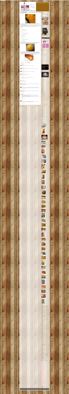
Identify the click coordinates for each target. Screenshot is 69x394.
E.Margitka (39, 23)
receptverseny (48, 346)
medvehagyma (43, 339)
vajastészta (42, 355)
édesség (42, 315)
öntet (42, 342)
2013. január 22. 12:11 (23, 102)
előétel (47, 316)
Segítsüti (47, 348)
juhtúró (44, 325)
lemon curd (46, 335)
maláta (47, 337)
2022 (42, 82)
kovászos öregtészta (45, 333)
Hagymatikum (42, 322)
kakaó (48, 325)
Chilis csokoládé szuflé (44, 95)
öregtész (44, 342)
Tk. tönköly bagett (43, 101)
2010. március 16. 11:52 (24, 88)
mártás (48, 338)
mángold (42, 338)
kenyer (46, 328)
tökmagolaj (42, 354)
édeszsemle (45, 315)
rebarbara (45, 346)
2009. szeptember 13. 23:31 (24, 81)
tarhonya (47, 352)
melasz (45, 339)
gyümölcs (42, 321)
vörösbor (42, 356)
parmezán (42, 343)
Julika (22, 67)
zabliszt (44, 356)
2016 (42, 86)
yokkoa (22, 93)
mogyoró (44, 340)
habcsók (47, 321)
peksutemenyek (44, 344)
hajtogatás (47, 322)
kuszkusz (47, 334)
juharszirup (43, 325)
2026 (42, 79)
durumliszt (42, 313)
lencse (48, 335)
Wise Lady (23, 73)
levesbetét (43, 336)
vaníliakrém (46, 355)
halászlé (42, 323)
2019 (42, 84)
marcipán (46, 338)
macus (22, 76)
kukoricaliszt (42, 334)
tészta (45, 353)
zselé (45, 357)
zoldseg (48, 356)
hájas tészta (45, 322)
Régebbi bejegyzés (38, 105)
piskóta (42, 345)
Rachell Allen (43, 346)
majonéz (42, 337)
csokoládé (44, 312)
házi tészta (47, 323)
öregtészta (24, 34)
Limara (22, 86)
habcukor (45, 321)
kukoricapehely (45, 334)
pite (45, 345)
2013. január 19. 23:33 (23, 98)
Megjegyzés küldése (23, 103)
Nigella (43, 341)
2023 (42, 81)
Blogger (40, 389)
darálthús (47, 312)
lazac (42, 335)
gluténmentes (47, 319)
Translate (45, 53)
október (43, 93)
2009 (42, 91)
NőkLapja (45, 341)
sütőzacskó (42, 351)
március (43, 112)
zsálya (44, 357)
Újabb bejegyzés (22, 105)
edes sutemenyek (46, 313)
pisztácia (44, 345)
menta (47, 339)
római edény (45, 347)
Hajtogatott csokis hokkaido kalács (45, 99)
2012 (42, 89)
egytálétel (42, 316)
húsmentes (45, 324)
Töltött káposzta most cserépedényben (44, 100)
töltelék (45, 354)
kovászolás (42, 333)
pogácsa (47, 345)
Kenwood (44, 328)
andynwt (36, 389)
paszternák (44, 343)
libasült (44, 336)
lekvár (43, 335)
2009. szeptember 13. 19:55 (24, 78)
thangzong (48, 353)
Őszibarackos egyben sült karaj (45, 104)
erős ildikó (23, 64)
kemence (42, 328)
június (43, 110)
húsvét (47, 324)
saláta (44, 348)
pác (48, 342)
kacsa (46, 325)
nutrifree (47, 341)
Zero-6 (46, 356)
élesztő (45, 316)
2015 (42, 87)
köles (47, 333)
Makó (45, 337)
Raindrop (22, 70)
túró (48, 354)
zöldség (42, 357)
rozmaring (47, 347)
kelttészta (46, 327)
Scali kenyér (43, 107)
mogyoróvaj (47, 340)
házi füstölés (44, 323)
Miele (42, 340)
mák (43, 337)
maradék (44, 338)
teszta (43, 353)
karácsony (44, 326)
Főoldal (30, 105)
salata (42, 348)
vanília (44, 355)
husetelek (42, 324)
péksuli (47, 343)
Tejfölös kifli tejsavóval (44, 105)
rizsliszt (42, 347)
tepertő (42, 353)
